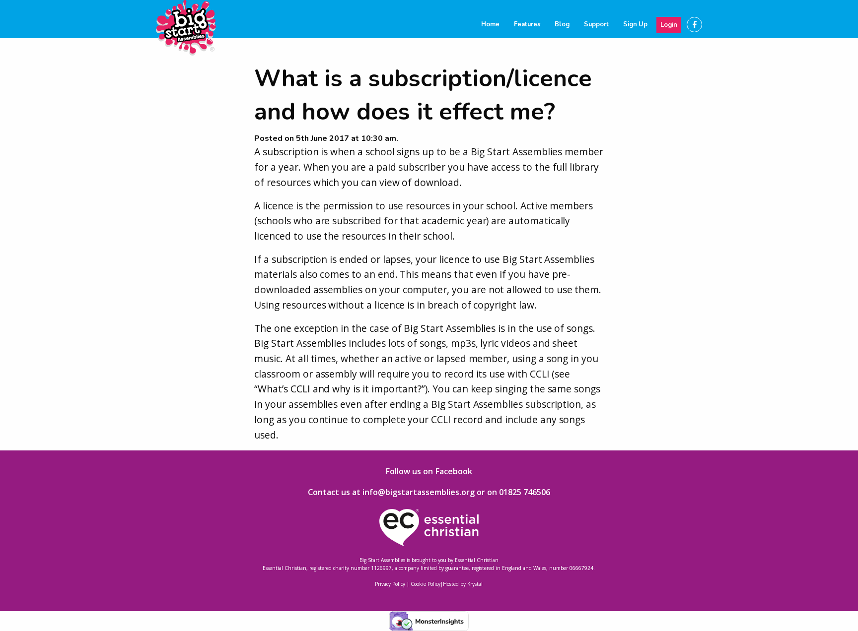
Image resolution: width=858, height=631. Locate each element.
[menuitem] (490, 24)
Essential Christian (477, 560)
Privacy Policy (390, 583)
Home (490, 24)
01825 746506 (524, 492)
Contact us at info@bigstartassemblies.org (391, 492)
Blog (562, 24)
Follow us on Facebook (428, 471)
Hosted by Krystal (463, 583)
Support (596, 24)
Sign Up (635, 24)
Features (527, 24)
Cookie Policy (425, 583)
